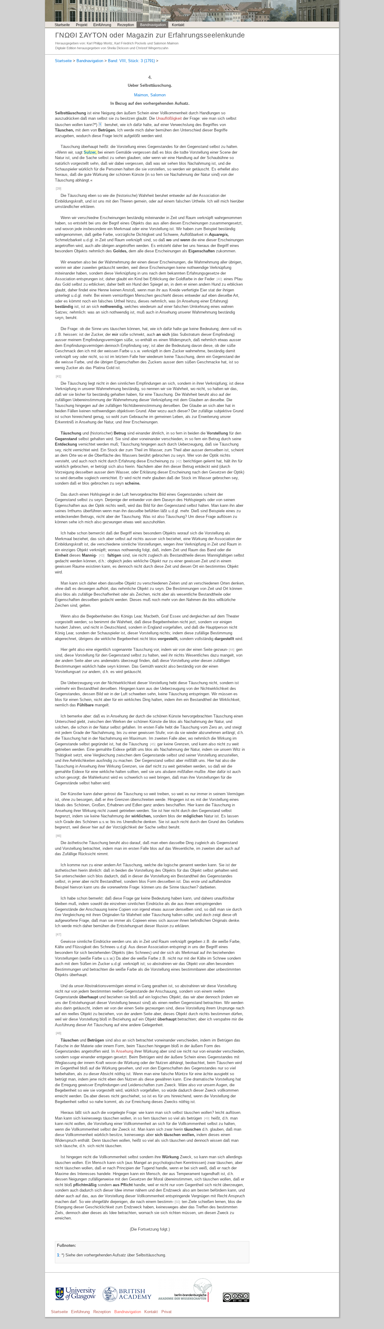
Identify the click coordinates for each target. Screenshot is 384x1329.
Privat (166, 1311)
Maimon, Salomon (150, 95)
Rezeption (125, 25)
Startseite (62, 25)
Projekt (81, 25)
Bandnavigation (153, 25)
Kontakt (178, 25)
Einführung (102, 25)
